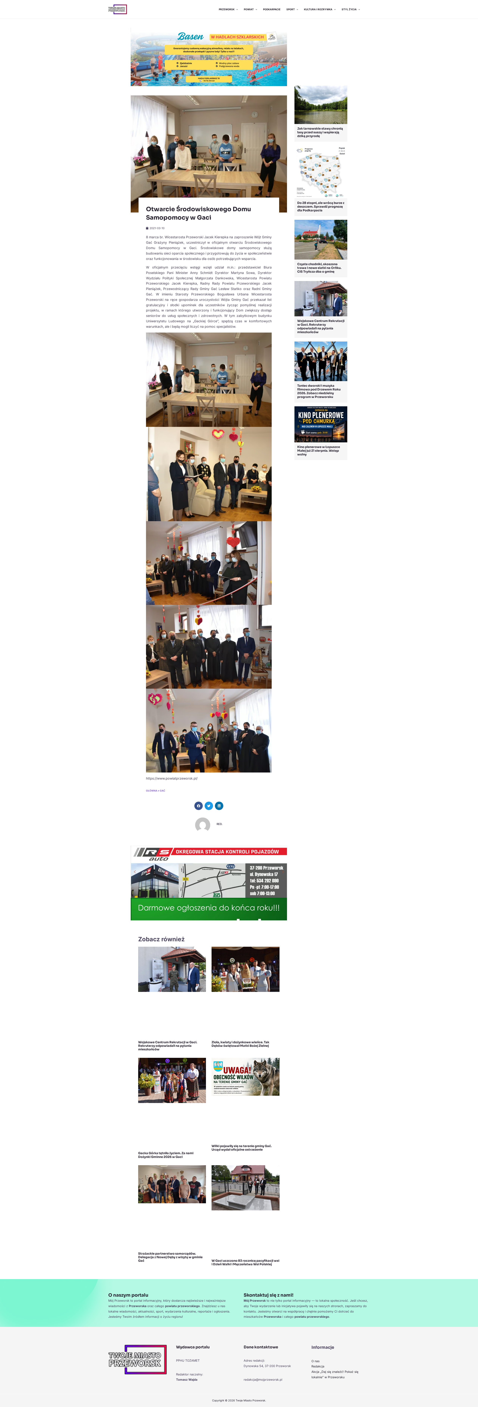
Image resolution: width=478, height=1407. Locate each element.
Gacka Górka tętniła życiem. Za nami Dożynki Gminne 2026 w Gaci (165, 1155)
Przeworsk (227, 9)
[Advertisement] (320, 53)
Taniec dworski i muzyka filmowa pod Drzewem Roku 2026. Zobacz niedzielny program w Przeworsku (319, 391)
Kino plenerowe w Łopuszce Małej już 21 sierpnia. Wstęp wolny (318, 450)
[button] (236, 9)
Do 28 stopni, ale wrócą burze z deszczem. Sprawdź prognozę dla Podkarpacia (320, 206)
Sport (290, 9)
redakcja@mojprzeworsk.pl (263, 1379)
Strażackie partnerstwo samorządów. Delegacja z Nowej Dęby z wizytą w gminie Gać (170, 1257)
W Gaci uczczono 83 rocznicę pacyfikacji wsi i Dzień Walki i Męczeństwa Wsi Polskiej (245, 1262)
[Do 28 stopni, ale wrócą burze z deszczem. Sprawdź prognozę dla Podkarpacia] (320, 171)
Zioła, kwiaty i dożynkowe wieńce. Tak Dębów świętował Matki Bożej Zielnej (240, 1044)
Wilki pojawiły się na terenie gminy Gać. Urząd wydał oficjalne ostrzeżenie (242, 1148)
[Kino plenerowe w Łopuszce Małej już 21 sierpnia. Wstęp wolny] (320, 424)
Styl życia (349, 9)
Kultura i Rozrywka (318, 9)
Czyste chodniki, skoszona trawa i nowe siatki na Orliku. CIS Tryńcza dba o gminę (319, 268)
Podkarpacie (271, 9)
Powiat (249, 9)
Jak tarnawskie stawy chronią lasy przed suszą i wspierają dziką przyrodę (320, 132)
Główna (151, 790)
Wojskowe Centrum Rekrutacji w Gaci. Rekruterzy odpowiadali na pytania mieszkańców (167, 1045)
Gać (162, 790)
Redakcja (317, 1366)
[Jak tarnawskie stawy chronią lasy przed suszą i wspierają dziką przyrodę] (320, 104)
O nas (315, 1361)
